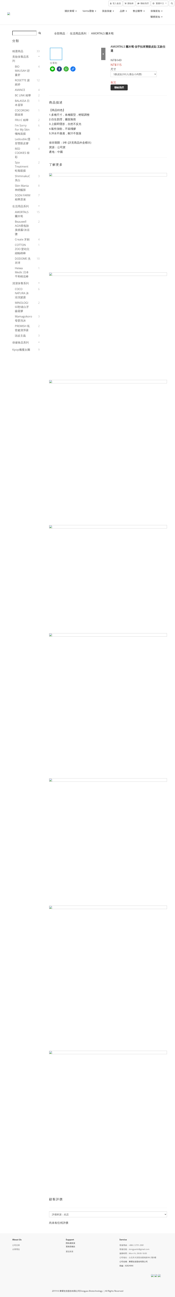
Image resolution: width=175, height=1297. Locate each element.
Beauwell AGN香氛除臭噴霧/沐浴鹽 (22, 228)
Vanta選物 (89, 10)
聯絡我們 (119, 87)
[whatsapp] (66, 69)
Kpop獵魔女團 (21, 350)
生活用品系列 (20, 206)
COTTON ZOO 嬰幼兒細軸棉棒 (22, 249)
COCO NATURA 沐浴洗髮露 (22, 293)
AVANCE (20, 90)
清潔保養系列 (20, 283)
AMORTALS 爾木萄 (22, 214)
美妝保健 (107, 10)
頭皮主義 (20, 335)
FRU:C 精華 (22, 120)
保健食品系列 (20, 342)
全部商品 (59, 33)
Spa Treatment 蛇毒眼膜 (21, 166)
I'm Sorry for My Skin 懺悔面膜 (22, 130)
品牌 (122, 10)
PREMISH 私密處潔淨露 (22, 328)
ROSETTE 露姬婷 (22, 82)
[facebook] (59, 69)
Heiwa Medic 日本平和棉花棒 (22, 272)
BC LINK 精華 (23, 95)
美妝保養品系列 (20, 59)
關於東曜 (70, 10)
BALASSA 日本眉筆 (22, 103)
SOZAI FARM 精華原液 (22, 197)
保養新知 (156, 10)
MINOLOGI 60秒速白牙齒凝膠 (22, 307)
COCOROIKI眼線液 (22, 112)
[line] (52, 69)
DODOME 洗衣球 (22, 261)
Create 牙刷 (22, 239)
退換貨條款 (70, 1246)
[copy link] (73, 69)
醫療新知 (156, 16)
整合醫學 (138, 10)
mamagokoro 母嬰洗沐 (23, 318)
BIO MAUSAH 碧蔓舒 (22, 71)
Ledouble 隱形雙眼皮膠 (22, 141)
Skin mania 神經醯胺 (22, 188)
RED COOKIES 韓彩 (22, 153)
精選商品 (17, 51)
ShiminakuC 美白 (22, 178)
